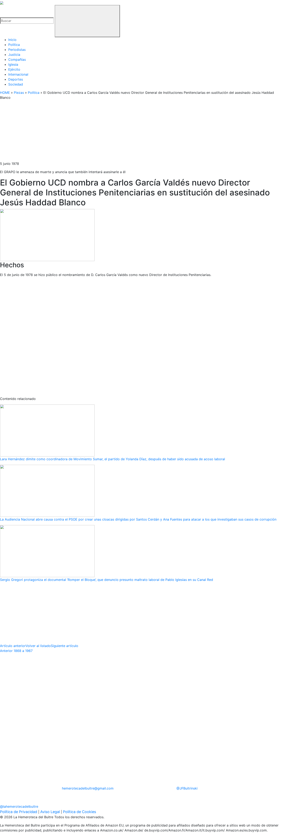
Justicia (14, 54)
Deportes (15, 79)
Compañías (17, 59)
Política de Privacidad (18, 812)
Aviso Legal (50, 812)
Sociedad (15, 84)
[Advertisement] (124, 132)
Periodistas (17, 50)
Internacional (18, 74)
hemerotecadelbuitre (88, 788)
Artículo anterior (13, 646)
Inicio (12, 40)
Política (14, 45)
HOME (5, 92)
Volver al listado (38, 646)
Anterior (16, 651)
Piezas (19, 92)
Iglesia (13, 64)
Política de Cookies (79, 812)
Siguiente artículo (64, 646)
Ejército (14, 69)
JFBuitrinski (187, 788)
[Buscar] (87, 21)
